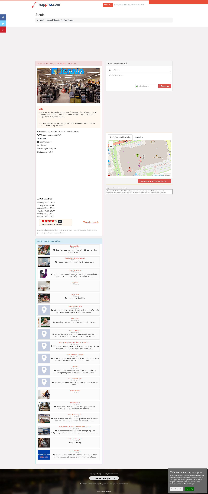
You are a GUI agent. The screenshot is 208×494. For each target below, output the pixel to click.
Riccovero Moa (75, 390)
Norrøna (75, 366)
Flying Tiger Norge (75, 270)
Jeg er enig (189, 489)
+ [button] (111, 143)
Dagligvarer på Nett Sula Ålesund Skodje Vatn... (75, 342)
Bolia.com (75, 282)
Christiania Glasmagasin (75, 439)
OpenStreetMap (158, 175)
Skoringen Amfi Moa (75, 306)
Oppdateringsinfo (91, 222)
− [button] (111, 146)
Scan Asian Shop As (74, 415)
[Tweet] (3, 23)
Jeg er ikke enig (176, 489)
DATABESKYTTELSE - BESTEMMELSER (129, 5)
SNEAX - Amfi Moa (74, 330)
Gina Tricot (75, 318)
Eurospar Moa (74, 246)
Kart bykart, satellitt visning (120, 137)
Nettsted (42, 138)
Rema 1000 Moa (74, 451)
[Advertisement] (104, 44)
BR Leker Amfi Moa (74, 378)
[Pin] (3, 30)
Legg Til (107, 5)
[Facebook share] (3, 17)
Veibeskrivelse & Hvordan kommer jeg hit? (154, 181)
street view (139, 137)
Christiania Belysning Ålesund (75, 258)
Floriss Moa (75, 294)
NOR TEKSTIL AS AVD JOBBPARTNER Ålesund (75, 427)
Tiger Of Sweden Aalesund (75, 354)
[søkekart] (46, 4)
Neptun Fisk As (75, 402)
